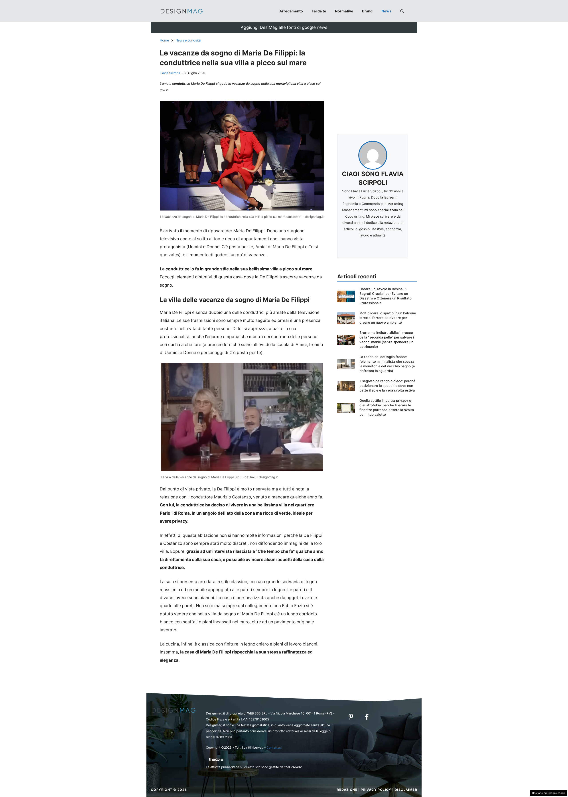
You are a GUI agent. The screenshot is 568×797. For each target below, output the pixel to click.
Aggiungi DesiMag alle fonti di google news (284, 27)
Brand (367, 11)
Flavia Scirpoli (170, 73)
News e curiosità (188, 40)
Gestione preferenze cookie (549, 793)
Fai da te (319, 11)
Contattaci (274, 747)
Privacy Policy (376, 789)
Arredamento (291, 11)
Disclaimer (406, 789)
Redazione (347, 789)
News (386, 11)
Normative (344, 11)
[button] (402, 11)
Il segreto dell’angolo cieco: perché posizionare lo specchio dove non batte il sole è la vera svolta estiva (387, 385)
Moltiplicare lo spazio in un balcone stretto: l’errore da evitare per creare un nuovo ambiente (387, 318)
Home (164, 40)
